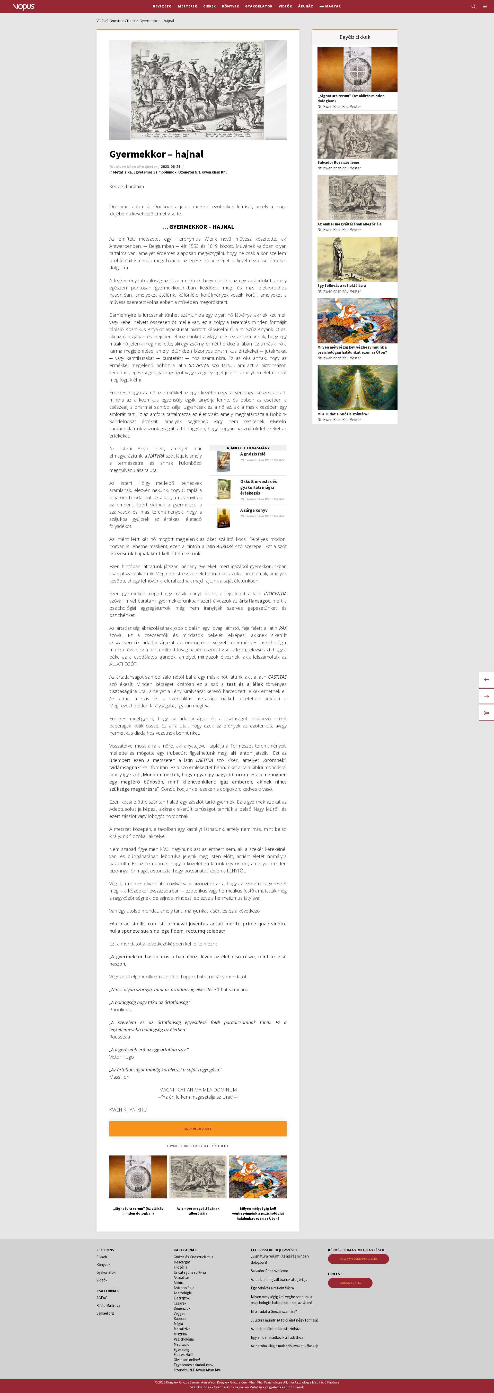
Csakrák (180, 1303)
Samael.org (105, 1313)
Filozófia (180, 1267)
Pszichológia (184, 1339)
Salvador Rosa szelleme (338, 162)
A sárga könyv (254, 510)
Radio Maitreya (108, 1305)
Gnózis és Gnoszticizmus (193, 1256)
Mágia (178, 1323)
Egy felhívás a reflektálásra (341, 285)
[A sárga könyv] (223, 518)
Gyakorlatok (106, 1272)
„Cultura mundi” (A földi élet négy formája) (284, 1319)
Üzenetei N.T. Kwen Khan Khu (202, 172)
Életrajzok (182, 1298)
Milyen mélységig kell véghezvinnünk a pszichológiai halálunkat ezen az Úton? (352, 350)
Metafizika (122, 172)
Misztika (180, 1334)
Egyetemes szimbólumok (155, 172)
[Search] (470, 6)
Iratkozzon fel (350, 1283)
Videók (101, 1280)
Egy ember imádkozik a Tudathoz (277, 1337)
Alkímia (179, 1282)
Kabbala (180, 1318)
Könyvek (103, 1264)
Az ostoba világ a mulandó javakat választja (285, 1345)
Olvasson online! (187, 1359)
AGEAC (101, 1297)
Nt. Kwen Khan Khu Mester (339, 106)
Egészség (181, 1349)
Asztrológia (183, 1292)
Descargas (182, 1262)
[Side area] (482, 6)
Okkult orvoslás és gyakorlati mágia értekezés (258, 487)
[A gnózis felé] (223, 461)
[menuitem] (330, 6)
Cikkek (101, 1256)
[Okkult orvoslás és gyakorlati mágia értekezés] (223, 489)
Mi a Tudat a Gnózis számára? (343, 414)
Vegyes (180, 1313)
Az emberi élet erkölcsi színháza (276, 1328)
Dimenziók (182, 1308)
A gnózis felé (253, 454)
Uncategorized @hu (190, 1272)
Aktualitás (182, 1277)
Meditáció (181, 1344)
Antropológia (184, 1287)
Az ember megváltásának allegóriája (349, 224)
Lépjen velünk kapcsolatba (358, 1259)
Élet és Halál (183, 1354)
